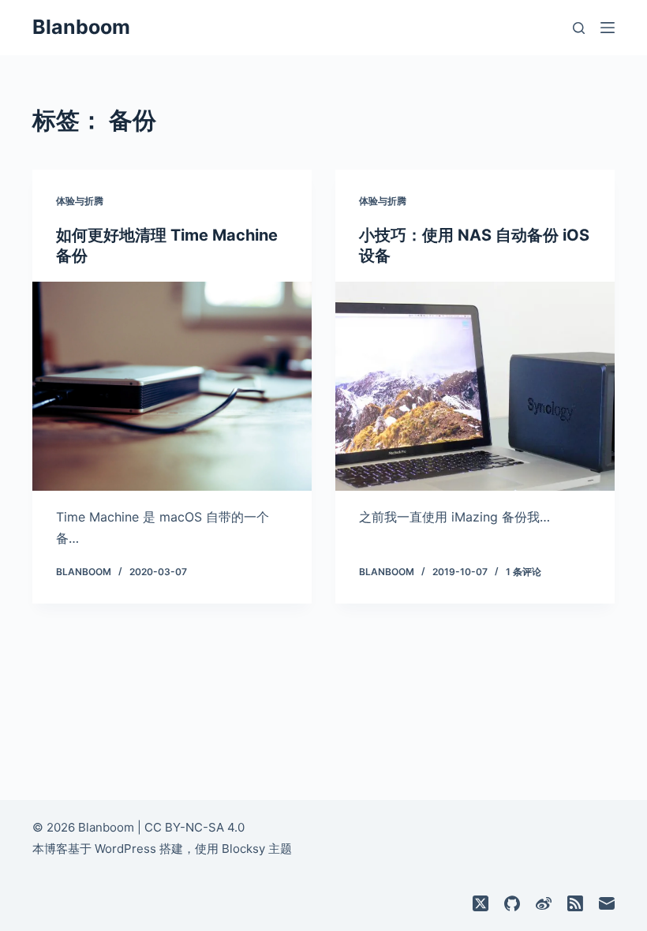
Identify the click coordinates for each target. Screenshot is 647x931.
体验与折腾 (79, 201)
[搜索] (579, 28)
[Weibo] (544, 903)
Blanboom (81, 27)
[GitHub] (512, 903)
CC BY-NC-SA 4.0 (194, 827)
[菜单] (607, 28)
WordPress (125, 848)
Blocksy (243, 848)
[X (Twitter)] (480, 903)
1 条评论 (523, 572)
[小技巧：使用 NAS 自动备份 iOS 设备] (475, 387)
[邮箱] (607, 903)
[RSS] (575, 903)
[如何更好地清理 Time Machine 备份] (172, 387)
